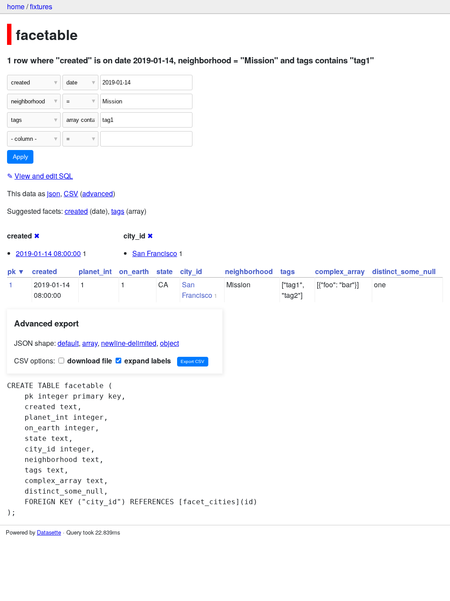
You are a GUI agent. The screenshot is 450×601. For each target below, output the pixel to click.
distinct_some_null (403, 271)
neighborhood (249, 271)
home (16, 6)
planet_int (95, 271)
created (76, 211)
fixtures (41, 6)
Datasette (49, 532)
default (68, 343)
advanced (97, 193)
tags (117, 211)
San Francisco (154, 253)
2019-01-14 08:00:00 (48, 253)
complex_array (340, 271)
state (164, 271)
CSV (71, 193)
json (53, 193)
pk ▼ (16, 271)
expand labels (147, 360)
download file (88, 360)
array (90, 343)
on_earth (134, 271)
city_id (191, 271)
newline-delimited (128, 343)
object (169, 343)
